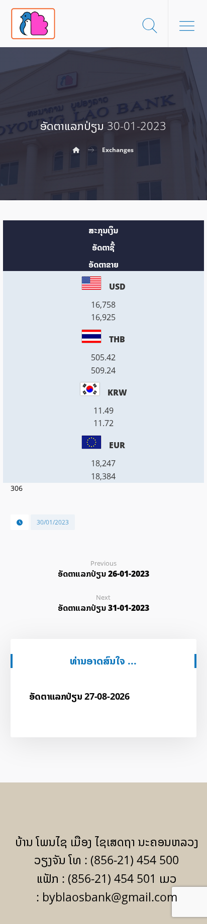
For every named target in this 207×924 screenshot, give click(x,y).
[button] (187, 26)
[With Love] (33, 24)
